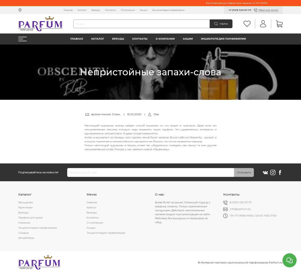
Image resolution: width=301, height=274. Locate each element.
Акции (143, 10)
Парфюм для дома (30, 217)
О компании (128, 10)
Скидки (23, 232)
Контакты (110, 10)
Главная (68, 10)
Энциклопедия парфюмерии (168, 10)
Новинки (24, 222)
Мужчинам (25, 207)
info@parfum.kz (240, 209)
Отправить (244, 172)
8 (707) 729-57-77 (241, 202)
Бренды (95, 10)
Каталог (82, 10)
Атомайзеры (26, 237)
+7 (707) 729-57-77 (240, 10)
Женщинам (25, 202)
